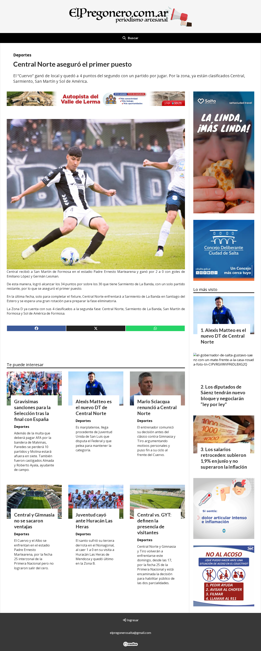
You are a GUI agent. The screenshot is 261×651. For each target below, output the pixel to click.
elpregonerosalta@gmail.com (130, 632)
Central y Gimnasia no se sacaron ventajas (34, 520)
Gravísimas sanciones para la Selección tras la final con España (32, 410)
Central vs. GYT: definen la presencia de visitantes (154, 523)
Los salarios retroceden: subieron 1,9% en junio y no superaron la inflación (224, 458)
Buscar (133, 38)
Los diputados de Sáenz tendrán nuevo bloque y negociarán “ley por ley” (223, 395)
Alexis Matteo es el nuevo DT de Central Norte (94, 407)
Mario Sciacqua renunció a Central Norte (157, 407)
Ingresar (132, 620)
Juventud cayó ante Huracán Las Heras (94, 520)
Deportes (22, 55)
